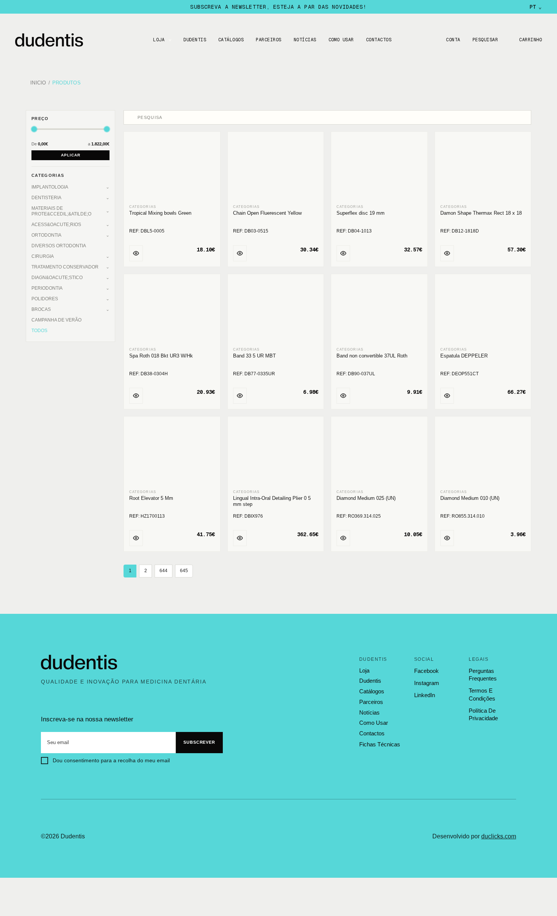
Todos (39, 330)
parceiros (371, 702)
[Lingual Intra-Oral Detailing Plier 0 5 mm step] (276, 453)
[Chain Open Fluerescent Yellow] (276, 168)
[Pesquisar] (131, 117)
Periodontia (47, 288)
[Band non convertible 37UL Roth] (379, 311)
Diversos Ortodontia (58, 245)
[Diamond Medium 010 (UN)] (483, 453)
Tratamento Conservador (65, 267)
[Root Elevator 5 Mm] (172, 453)
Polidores (44, 298)
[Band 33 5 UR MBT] (276, 311)
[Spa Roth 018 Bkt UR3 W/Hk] (172, 311)
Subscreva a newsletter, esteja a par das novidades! (278, 6)
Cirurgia (42, 256)
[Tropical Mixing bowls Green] (172, 168)
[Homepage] (57, 40)
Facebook (426, 671)
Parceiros (268, 40)
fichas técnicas (379, 744)
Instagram (426, 683)
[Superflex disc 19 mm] (379, 168)
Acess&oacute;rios (56, 224)
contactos (372, 733)
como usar (373, 723)
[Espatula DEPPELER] (483, 311)
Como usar (341, 40)
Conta (453, 40)
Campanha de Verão (56, 320)
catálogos (371, 691)
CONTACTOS (378, 40)
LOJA (158, 40)
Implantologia (49, 187)
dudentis (370, 681)
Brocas (41, 309)
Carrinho (530, 40)
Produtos (66, 83)
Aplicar (70, 155)
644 (163, 570)
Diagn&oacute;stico (57, 277)
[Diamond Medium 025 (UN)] (379, 453)
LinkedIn (424, 695)
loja (364, 671)
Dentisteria (46, 197)
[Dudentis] (79, 662)
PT (535, 6)
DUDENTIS (194, 40)
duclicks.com (498, 836)
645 (184, 570)
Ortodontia (46, 235)
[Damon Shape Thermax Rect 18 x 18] (483, 168)
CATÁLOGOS (231, 40)
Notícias (305, 40)
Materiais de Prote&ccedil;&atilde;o (61, 211)
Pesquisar (485, 40)
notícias (369, 713)
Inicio (38, 83)
